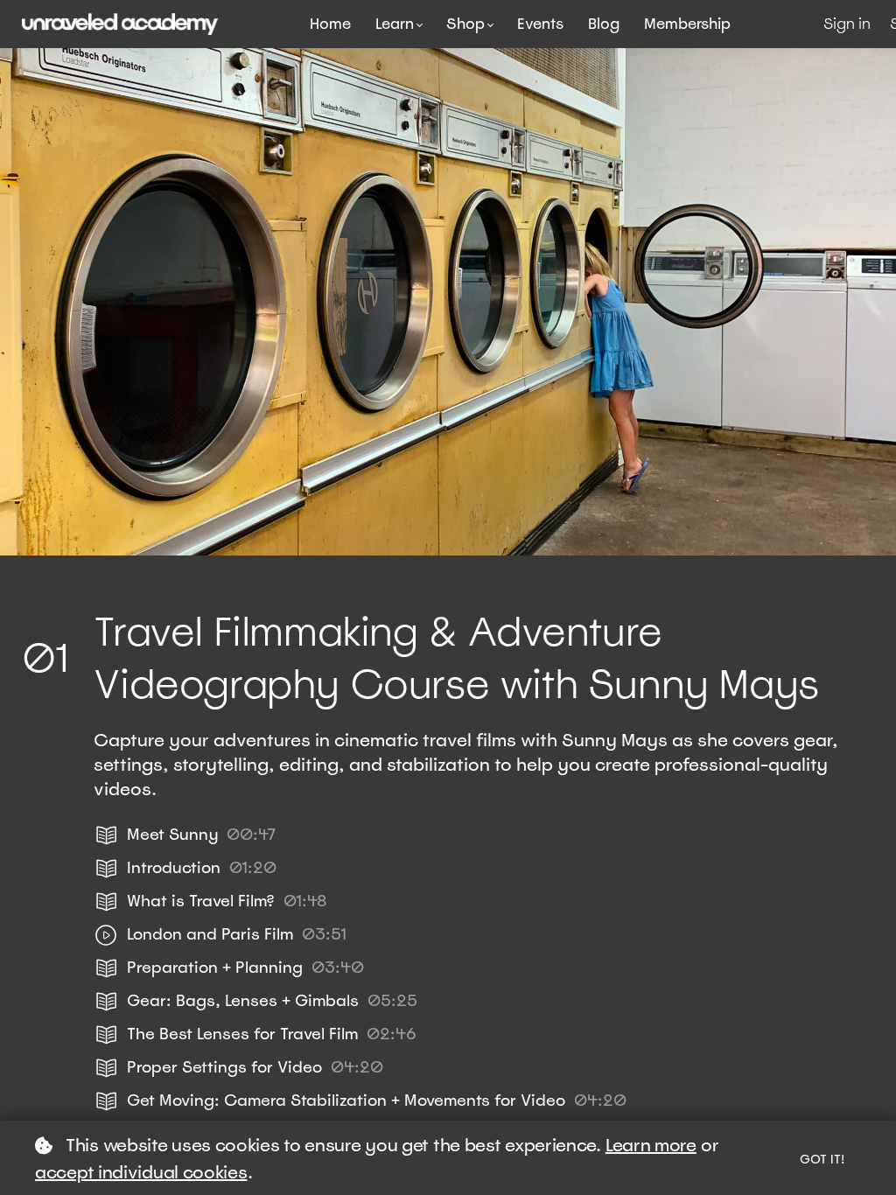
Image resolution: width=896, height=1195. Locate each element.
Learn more (651, 1145)
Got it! (822, 1159)
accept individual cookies (141, 1172)
